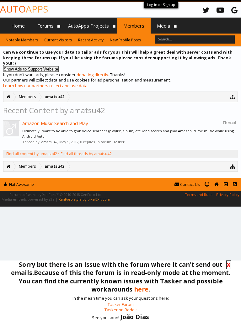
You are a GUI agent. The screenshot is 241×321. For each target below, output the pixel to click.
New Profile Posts (125, 40)
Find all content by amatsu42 (31, 153)
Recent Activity (91, 40)
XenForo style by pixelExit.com (84, 199)
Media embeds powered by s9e (28, 199)
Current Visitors (58, 40)
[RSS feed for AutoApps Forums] (234, 184)
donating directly (92, 74)
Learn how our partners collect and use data (45, 85)
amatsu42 (49, 141)
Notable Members (22, 40)
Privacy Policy (227, 194)
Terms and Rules (199, 194)
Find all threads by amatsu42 (86, 153)
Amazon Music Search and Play (55, 123)
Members (133, 26)
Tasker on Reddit (120, 310)
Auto (24, 9)
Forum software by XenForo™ (55, 194)
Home (18, 26)
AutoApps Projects (88, 26)
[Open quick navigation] (232, 97)
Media (163, 26)
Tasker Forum (121, 304)
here (141, 289)
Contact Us (189, 184)
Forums (45, 26)
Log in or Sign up (161, 4)
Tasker (119, 141)
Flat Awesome (21, 184)
